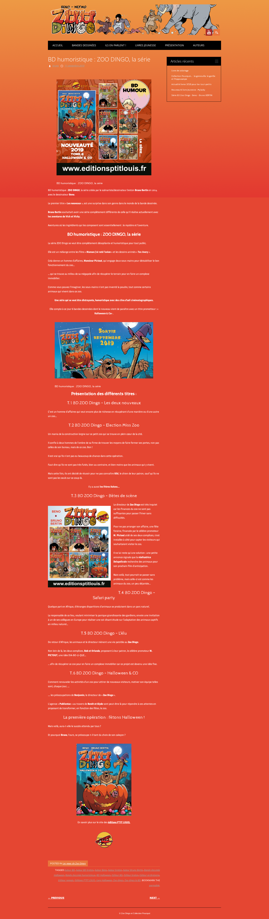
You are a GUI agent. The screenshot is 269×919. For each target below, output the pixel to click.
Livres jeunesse (145, 45)
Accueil (58, 45)
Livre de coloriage (179, 70)
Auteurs (198, 45)
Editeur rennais (66, 880)
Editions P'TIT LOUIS (85, 880)
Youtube (209, 32)
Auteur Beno (101, 870)
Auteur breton (115, 870)
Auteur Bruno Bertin (133, 870)
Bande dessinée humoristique (80, 875)
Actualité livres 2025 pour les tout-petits (191, 84)
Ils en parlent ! (115, 45)
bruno (56, 65)
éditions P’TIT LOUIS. (119, 822)
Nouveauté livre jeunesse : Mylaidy (188, 90)
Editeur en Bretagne (149, 875)
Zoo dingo (118, 880)
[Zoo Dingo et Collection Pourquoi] (133, 34)
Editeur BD (117, 875)
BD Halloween (103, 875)
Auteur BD (70, 870)
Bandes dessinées (84, 45)
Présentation (174, 45)
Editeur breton (131, 875)
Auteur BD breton (85, 870)
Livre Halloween (104, 880)
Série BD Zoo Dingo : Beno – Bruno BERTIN (191, 95)
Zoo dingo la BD (132, 880)
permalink (154, 885)
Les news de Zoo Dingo (74, 863)
